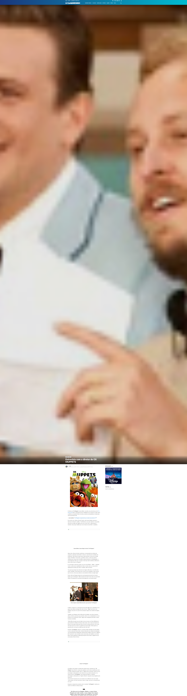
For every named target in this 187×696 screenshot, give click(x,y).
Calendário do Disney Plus (75, 0)
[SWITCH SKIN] (121, 1)
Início (66, 0)
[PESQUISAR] (121, 3)
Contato (69, 0)
